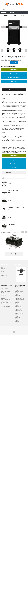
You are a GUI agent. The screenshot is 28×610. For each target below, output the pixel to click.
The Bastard (3, 271)
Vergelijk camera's (18, 310)
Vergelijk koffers (18, 309)
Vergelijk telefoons (18, 320)
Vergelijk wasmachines (19, 322)
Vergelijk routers (18, 305)
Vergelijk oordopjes (18, 318)
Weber (2, 272)
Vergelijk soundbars (18, 306)
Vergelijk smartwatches (19, 313)
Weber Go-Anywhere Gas (12, 199)
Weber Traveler (10, 182)
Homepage (3, 12)
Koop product (14, 81)
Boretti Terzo (3, 294)
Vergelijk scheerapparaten (19, 298)
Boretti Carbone (3, 298)
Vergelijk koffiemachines (19, 299)
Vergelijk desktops (18, 316)
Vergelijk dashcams (18, 294)
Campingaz (3, 268)
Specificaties (8, 172)
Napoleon (2, 270)
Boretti (2, 267)
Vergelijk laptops (18, 302)
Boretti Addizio (3, 295)
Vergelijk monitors (18, 317)
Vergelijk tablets (18, 314)
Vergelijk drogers (18, 295)
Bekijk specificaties (14, 73)
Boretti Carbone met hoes (5, 306)
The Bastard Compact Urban (6, 296)
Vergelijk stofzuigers (18, 307)
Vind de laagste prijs (14, 69)
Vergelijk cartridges (18, 292)
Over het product (10, 89)
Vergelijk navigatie (18, 303)
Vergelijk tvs (17, 321)
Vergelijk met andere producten (14, 77)
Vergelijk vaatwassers (19, 291)
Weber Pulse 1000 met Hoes (13, 190)
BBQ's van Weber (10, 12)
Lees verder (14, 62)
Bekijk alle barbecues (4, 275)
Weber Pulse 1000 (4, 290)
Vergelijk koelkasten (18, 290)
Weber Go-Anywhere (11, 224)
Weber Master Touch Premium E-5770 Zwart (16, 207)
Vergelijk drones (18, 296)
